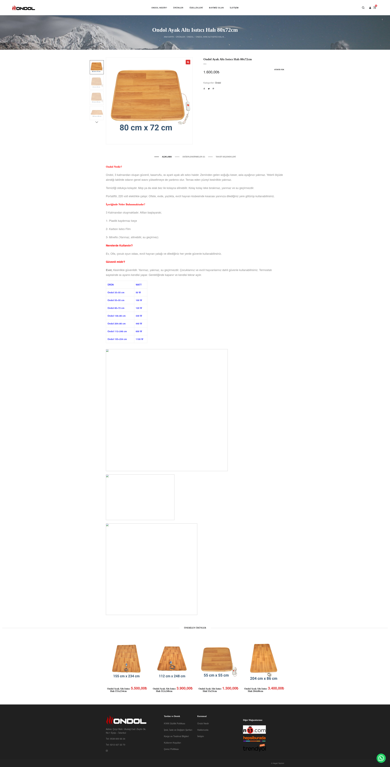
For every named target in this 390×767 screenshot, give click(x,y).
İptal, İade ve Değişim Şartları (178, 729)
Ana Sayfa (169, 36)
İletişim (200, 736)
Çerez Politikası (171, 749)
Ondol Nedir (203, 723)
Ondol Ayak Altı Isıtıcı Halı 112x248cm (164, 689)
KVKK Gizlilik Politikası (174, 723)
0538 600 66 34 (117, 738)
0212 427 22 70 (117, 744)
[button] (381, 758)
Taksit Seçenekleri (226, 156)
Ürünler (180, 36)
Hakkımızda (202, 729)
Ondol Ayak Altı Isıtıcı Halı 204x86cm (255, 689)
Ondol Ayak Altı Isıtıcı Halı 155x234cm (118, 689)
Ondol (190, 36)
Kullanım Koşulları (172, 742)
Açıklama (167, 156)
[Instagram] (107, 750)
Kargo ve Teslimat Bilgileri (176, 736)
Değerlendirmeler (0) (194, 156)
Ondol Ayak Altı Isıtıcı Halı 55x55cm (210, 689)
